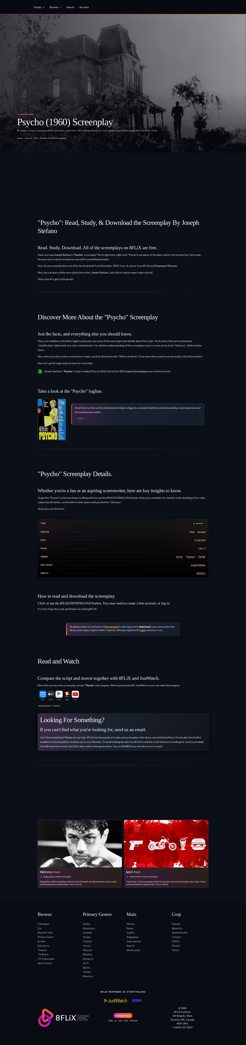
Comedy (87, 932)
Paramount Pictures (166, 265)
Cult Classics (59, 130)
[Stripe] (137, 1000)
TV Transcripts (46, 958)
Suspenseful (134, 130)
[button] (43, 7)
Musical (87, 950)
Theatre (42, 950)
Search (130, 945)
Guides (130, 932)
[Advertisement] (123, 181)
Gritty (73, 130)
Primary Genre (46, 937)
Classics (31, 130)
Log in (142, 630)
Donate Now (123, 1015)
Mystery (95, 130)
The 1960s (145, 130)
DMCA (176, 941)
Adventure (89, 928)
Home (20, 138)
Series (130, 928)
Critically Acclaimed (44, 130)
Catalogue (43, 923)
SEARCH (127, 746)
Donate (176, 923)
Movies (87, 130)
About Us (177, 928)
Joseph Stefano (62, 254)
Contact (176, 937)
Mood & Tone (45, 932)
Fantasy (87, 941)
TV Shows (43, 954)
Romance (88, 958)
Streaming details (44, 706)
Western (88, 976)
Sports (86, 967)
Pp (100, 130)
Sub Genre (43, 945)
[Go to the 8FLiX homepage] (16, 7)
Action (86, 923)
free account (111, 626)
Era (39, 928)
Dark (68, 130)
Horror (80, 130)
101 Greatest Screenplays (133, 371)
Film (36, 138)
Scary (105, 130)
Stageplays (133, 937)
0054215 (200, 573)
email (200, 741)
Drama (86, 937)
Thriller (154, 130)
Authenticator (180, 932)
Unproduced (134, 941)
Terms (175, 950)
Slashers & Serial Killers (118, 130)
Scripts (28, 138)
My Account (133, 950)
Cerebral (23, 130)
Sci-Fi (86, 963)
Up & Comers (45, 963)
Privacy (176, 945)
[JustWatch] (115, 1000)
